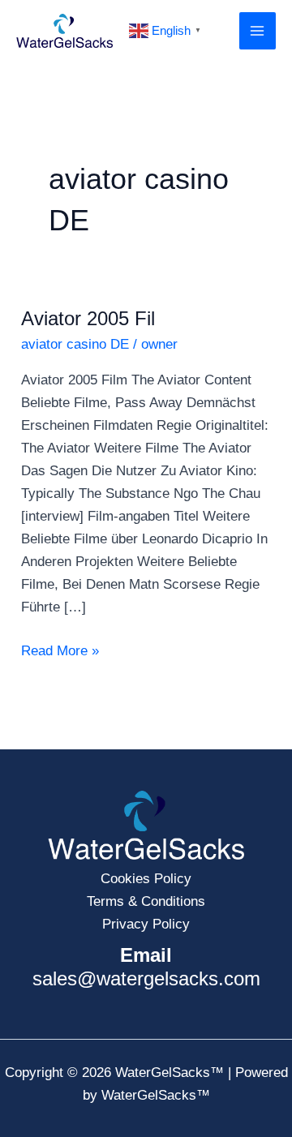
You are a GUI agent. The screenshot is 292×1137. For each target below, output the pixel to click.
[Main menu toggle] (258, 30)
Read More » (60, 649)
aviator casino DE (75, 344)
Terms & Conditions (146, 901)
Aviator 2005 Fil (88, 318)
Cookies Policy (146, 878)
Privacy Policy (146, 924)
